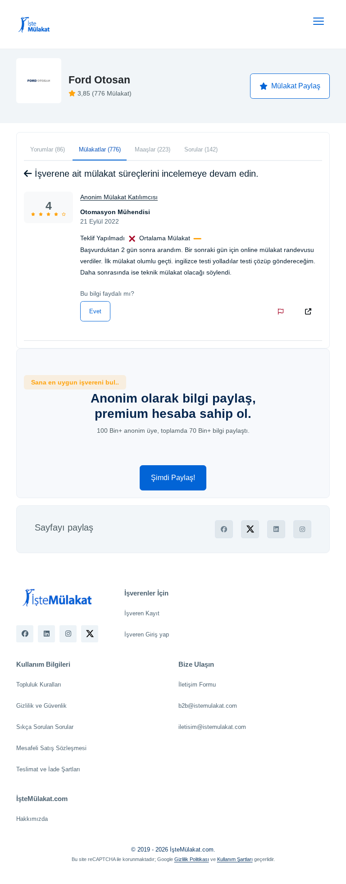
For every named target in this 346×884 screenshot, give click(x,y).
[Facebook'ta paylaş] (224, 529)
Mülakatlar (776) (100, 149)
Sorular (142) (201, 149)
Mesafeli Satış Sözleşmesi (51, 748)
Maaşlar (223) (152, 149)
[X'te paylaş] (250, 529)
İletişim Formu (197, 684)
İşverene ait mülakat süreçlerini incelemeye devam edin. (145, 174)
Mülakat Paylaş (295, 86)
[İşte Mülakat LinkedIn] (46, 633)
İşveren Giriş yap (146, 634)
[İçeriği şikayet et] (282, 311)
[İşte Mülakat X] (89, 633)
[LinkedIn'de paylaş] (276, 529)
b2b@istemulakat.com (207, 705)
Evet (95, 311)
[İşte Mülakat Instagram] (68, 633)
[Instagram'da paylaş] (302, 529)
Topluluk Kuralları (38, 684)
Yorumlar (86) (47, 149)
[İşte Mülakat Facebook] (24, 633)
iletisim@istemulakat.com (212, 727)
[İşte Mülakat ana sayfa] (34, 24)
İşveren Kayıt (141, 613)
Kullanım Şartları (235, 859)
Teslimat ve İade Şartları (48, 769)
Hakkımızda (32, 818)
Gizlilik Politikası (191, 859)
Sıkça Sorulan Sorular (44, 727)
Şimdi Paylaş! (173, 477)
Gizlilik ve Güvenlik (41, 705)
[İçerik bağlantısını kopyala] (310, 311)
